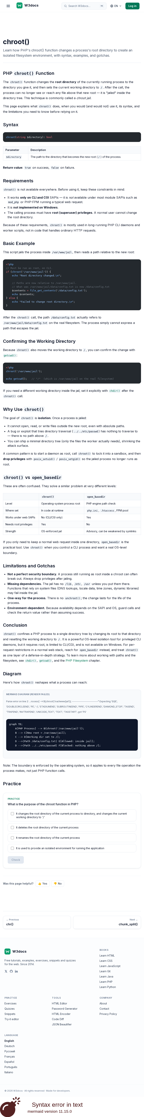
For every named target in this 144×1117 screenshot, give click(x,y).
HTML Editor (59, 1003)
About (103, 1003)
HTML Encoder (61, 1013)
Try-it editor (11, 1019)
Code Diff (58, 1019)
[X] (6, 971)
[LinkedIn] (16, 971)
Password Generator (64, 1008)
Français (9, 1056)
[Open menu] (8, 6)
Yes (42, 883)
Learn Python (108, 987)
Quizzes (9, 1008)
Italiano (8, 1072)
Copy (135, 135)
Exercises (10, 1003)
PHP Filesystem (77, 660)
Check (15, 859)
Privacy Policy (108, 1013)
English (9, 1040)
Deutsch (9, 1046)
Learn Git (105, 971)
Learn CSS (106, 960)
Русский (9, 1051)
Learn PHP (106, 981)
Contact (104, 1008)
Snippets (9, 1013)
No (58, 883)
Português (10, 1067)
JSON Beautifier (62, 1024)
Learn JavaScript (110, 966)
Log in (132, 5)
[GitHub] (11, 971)
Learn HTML (107, 955)
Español (9, 1061)
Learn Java (106, 976)
